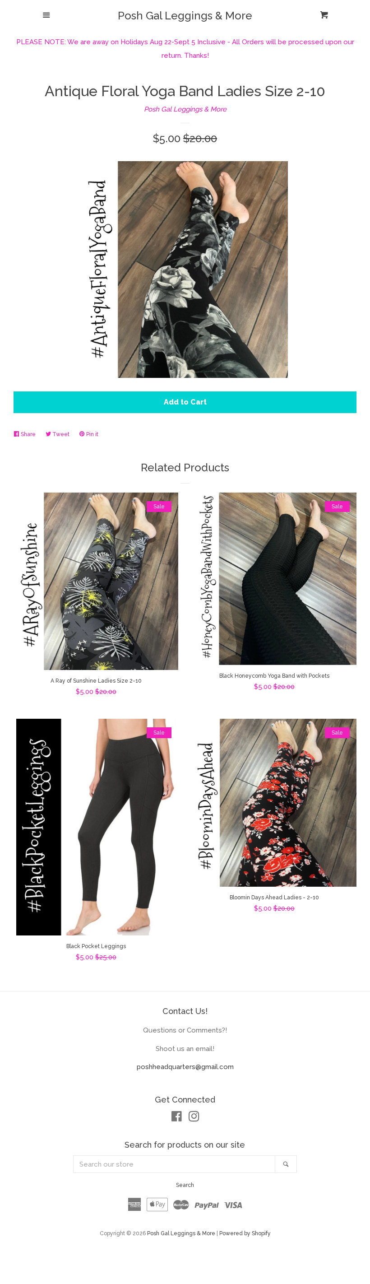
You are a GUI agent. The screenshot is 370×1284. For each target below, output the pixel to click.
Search (185, 1185)
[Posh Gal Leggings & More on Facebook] (176, 1118)
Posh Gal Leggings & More (185, 15)
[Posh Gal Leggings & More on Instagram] (194, 1118)
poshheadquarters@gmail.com (185, 1067)
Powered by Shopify (245, 1233)
